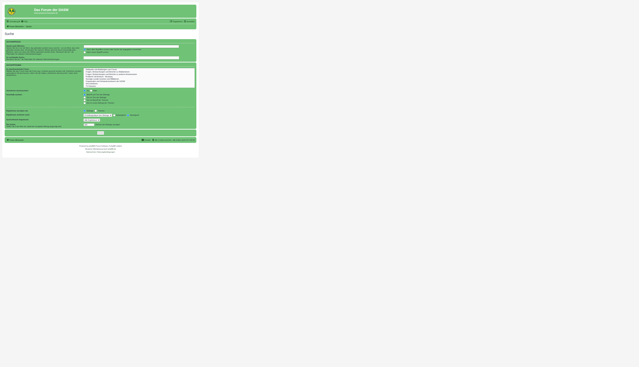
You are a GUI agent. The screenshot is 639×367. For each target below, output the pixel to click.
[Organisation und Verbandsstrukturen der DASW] (139, 81)
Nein (95, 91)
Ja (87, 91)
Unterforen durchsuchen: (17, 91)
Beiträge (89, 111)
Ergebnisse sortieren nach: (18, 115)
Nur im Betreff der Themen (97, 100)
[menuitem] (24, 21)
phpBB (91, 146)
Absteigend (134, 115)
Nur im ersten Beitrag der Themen (100, 103)
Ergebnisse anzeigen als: (17, 111)
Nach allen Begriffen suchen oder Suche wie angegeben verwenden (113, 49)
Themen (101, 111)
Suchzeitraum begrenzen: (17, 120)
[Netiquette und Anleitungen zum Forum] (139, 69)
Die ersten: (11, 124)
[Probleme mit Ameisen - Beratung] (139, 77)
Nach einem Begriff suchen (97, 52)
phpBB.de (112, 149)
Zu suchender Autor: (15, 57)
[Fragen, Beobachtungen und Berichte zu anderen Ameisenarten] (139, 74)
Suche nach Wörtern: (15, 46)
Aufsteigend (121, 115)
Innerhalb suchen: (14, 95)
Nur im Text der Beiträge (96, 97)
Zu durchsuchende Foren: (17, 69)
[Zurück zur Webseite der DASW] (19, 10)
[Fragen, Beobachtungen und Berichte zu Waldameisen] (139, 72)
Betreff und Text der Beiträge (98, 95)
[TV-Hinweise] (139, 86)
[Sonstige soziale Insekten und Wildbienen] (139, 79)
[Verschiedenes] (139, 84)
